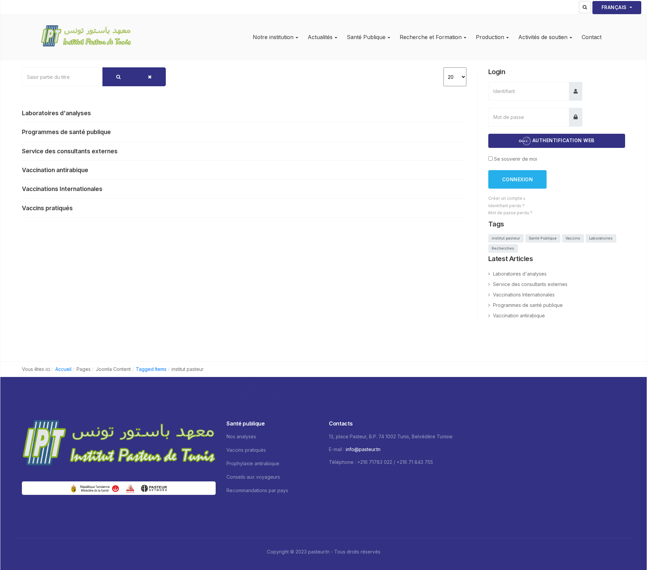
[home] (119, 445)
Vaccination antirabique (55, 169)
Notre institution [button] (273, 37)
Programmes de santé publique (66, 131)
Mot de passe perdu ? (510, 212)
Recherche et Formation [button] (431, 37)
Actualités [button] (320, 37)
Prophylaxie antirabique (252, 463)
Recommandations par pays (257, 490)
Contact (592, 37)
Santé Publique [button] (366, 37)
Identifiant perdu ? (506, 205)
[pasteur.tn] (86, 37)
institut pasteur (506, 238)
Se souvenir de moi (515, 159)
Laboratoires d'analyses (56, 113)
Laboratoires (601, 238)
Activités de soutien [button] (542, 37)
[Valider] (118, 76)
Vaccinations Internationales (62, 188)
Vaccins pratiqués (47, 208)
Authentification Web (562, 141)
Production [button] (490, 37)
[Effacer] (149, 76)
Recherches (503, 248)
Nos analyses (241, 436)
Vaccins (572, 238)
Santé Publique (543, 238)
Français (615, 7)
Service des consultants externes (70, 151)
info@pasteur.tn (363, 449)
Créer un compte (505, 198)
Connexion (517, 179)
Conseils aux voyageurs (253, 477)
